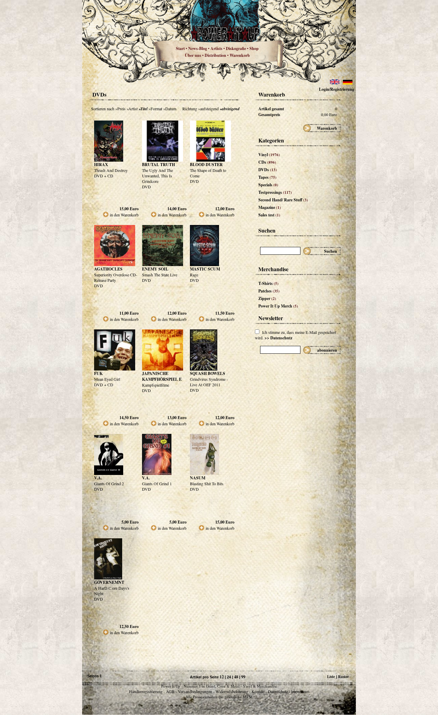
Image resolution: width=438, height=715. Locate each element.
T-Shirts (268, 283)
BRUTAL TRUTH (158, 164)
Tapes (267, 177)
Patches (269, 291)
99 (243, 677)
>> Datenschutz (278, 338)
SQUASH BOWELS (207, 373)
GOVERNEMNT (109, 582)
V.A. (98, 478)
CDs (267, 162)
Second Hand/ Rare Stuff (283, 200)
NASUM (197, 478)
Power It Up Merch (278, 306)
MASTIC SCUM (205, 269)
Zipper (267, 298)
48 (236, 677)
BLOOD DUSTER (206, 164)
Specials (268, 185)
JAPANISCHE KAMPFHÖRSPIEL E (162, 376)
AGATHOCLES (108, 269)
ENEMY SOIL (155, 269)
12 (222, 677)
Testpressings (275, 192)
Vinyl (269, 155)
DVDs (267, 170)
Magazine (269, 207)
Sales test (269, 215)
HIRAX (101, 164)
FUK (98, 373)
